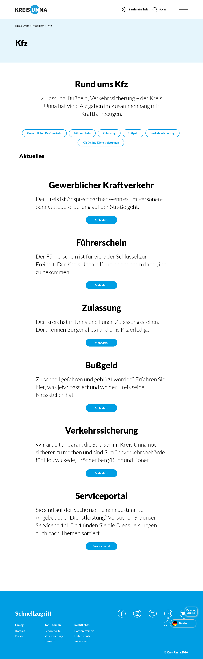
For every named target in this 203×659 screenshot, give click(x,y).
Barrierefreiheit (84, 631)
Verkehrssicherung (162, 133)
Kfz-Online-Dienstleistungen (101, 142)
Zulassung (109, 133)
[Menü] (183, 10)
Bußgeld (133, 133)
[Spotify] (184, 614)
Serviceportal (101, 546)
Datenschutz (82, 636)
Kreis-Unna (22, 25)
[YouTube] (168, 614)
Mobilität (37, 25)
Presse (19, 636)
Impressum (81, 641)
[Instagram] (137, 614)
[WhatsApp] (168, 622)
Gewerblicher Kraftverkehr (44, 133)
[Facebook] (122, 614)
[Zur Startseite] (35, 9)
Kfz (48, 25)
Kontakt (20, 631)
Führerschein (82, 133)
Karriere (50, 641)
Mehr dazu (101, 220)
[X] (153, 614)
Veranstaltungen (55, 636)
